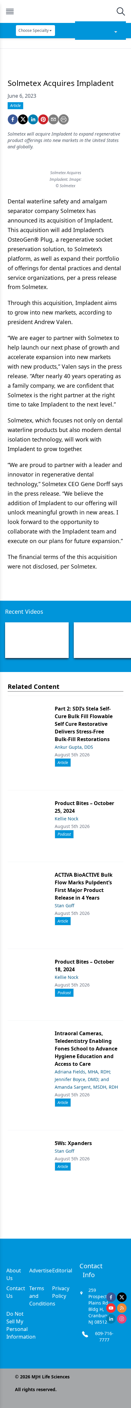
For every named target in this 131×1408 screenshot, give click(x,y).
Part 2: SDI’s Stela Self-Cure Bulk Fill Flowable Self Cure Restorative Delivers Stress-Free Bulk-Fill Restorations (84, 724)
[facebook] (13, 119)
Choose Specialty (33, 30)
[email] (53, 119)
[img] (65, 11)
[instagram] (122, 1319)
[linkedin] (33, 119)
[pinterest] (43, 119)
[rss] (122, 1308)
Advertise (40, 1270)
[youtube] (111, 1308)
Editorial (62, 1270)
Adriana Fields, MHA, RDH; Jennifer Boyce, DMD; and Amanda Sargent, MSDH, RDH (86, 1079)
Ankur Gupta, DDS (74, 747)
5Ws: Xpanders (73, 1143)
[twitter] (23, 119)
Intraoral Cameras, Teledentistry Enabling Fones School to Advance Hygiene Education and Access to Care (86, 1048)
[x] (122, 1297)
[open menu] (10, 11)
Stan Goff (64, 905)
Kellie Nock (66, 819)
